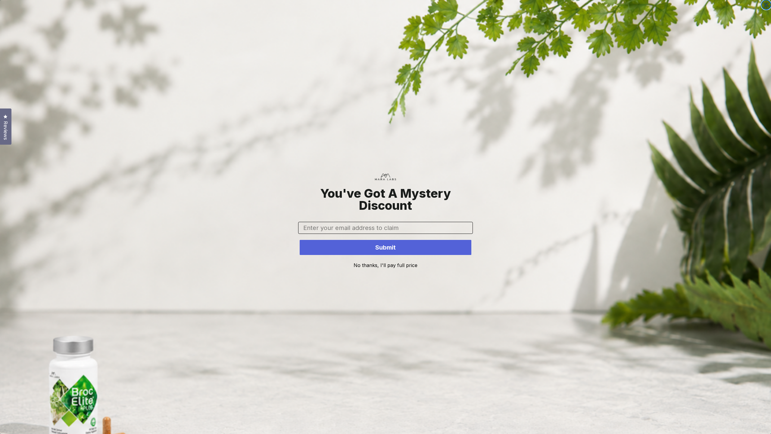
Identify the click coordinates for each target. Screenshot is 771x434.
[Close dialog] (766, 5)
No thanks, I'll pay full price (385, 265)
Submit (385, 247)
